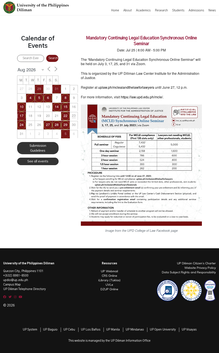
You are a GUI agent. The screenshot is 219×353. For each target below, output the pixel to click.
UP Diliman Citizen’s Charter (196, 263)
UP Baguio (50, 329)
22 (65, 115)
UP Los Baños (90, 329)
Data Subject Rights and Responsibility (189, 272)
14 (57, 106)
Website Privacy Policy (200, 268)
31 (57, 88)
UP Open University (163, 329)
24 (22, 124)
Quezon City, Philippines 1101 (23, 271)
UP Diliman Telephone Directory (24, 289)
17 (22, 115)
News (212, 10)
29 (39, 88)
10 (22, 106)
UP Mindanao (135, 329)
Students (178, 10)
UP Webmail (109, 271)
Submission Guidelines (38, 148)
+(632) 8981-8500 (15, 275)
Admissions (196, 10)
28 (57, 124)
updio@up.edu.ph (15, 280)
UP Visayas (189, 329)
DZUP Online (109, 289)
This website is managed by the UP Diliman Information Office (109, 340)
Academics (143, 10)
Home (115, 10)
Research (161, 10)
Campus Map (12, 284)
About (127, 10)
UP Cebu (69, 329)
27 (48, 124)
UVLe (109, 285)
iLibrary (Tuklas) (109, 280)
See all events (37, 161)
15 (65, 106)
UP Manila (113, 329)
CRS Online (109, 276)
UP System (30, 329)
